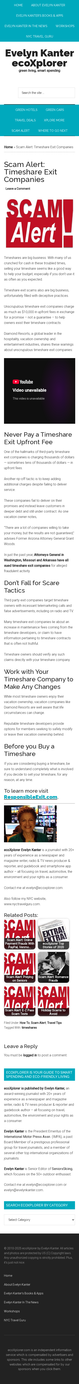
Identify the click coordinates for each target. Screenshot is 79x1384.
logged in (30, 1055)
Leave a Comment (18, 188)
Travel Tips (54, 1022)
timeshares (29, 1027)
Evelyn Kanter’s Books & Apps (23, 1293)
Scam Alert (38, 1022)
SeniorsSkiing (62, 1169)
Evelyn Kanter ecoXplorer (39, 58)
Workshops (12, 1311)
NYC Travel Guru (15, 1320)
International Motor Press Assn (27, 1137)
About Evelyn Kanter (17, 1284)
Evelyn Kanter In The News (21, 1302)
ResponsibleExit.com (30, 797)
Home (8, 147)
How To (25, 1022)
